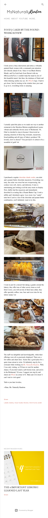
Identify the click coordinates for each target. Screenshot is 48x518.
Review (26, 403)
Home (7, 19)
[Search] (42, 3)
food (16, 403)
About (14, 19)
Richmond (33, 403)
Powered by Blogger (26, 510)
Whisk (31, 81)
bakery (11, 403)
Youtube (23, 19)
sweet (40, 403)
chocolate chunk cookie (27, 177)
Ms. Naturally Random (31, 364)
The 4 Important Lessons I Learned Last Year (21, 489)
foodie (21, 403)
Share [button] (6, 399)
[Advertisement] (24, 426)
